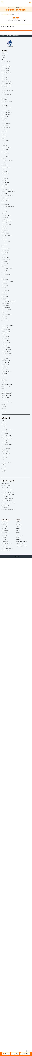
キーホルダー (5, 442)
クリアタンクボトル (6, 116)
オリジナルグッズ (6, 508)
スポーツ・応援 (5, 453)
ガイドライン (25, 1053)
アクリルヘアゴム (6, 77)
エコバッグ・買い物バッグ (8, 91)
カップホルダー (5, 100)
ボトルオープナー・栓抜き (8, 288)
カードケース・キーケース (8, 439)
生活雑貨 (4, 478)
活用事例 (18, 545)
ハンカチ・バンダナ (6, 247)
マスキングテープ (6, 297)
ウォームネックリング (7, 87)
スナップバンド (5, 184)
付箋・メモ (4, 416)
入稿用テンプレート (21, 539)
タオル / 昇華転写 (6, 208)
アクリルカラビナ (6, 64)
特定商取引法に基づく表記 (22, 559)
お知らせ (18, 543)
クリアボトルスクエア (7, 125)
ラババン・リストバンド (8, 473)
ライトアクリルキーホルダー (9, 333)
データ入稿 (18, 541)
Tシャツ (4, 57)
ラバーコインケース (6, 348)
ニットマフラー (5, 231)
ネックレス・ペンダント (8, 240)
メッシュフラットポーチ (8, 321)
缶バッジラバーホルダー (8, 394)
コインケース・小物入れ (8, 446)
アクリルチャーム (6, 68)
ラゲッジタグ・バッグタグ (8, 337)
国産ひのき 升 (5, 400)
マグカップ (4, 294)
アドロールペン (5, 80)
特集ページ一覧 (20, 548)
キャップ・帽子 (5, 107)
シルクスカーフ (5, 168)
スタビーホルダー (6, 177)
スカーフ (4, 172)
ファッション (5, 469)
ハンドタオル (5, 249)
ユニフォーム (5, 330)
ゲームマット (5, 134)
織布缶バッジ (5, 389)
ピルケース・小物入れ (7, 254)
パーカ (3, 242)
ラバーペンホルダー (6, 353)
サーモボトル (5, 138)
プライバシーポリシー (21, 557)
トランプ (4, 218)
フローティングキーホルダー (9, 274)
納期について (5, 541)
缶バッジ (4, 391)
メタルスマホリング (6, 315)
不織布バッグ (5, 414)
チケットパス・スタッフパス (9, 211)
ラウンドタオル (5, 335)
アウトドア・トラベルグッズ (9, 504)
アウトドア (4, 433)
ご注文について (5, 534)
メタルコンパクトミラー (8, 317)
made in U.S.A (5, 499)
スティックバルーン (6, 179)
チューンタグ (5, 213)
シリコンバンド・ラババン (8, 163)
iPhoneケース (5, 55)
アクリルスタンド (6, 71)
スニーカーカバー (6, 186)
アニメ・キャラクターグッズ (9, 506)
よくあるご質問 (5, 548)
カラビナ (4, 105)
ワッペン (4, 385)
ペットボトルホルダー (7, 281)
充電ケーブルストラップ (8, 403)
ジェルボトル (5, 147)
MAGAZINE (19, 552)
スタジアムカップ (6, 175)
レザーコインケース (6, 378)
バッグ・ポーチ (5, 462)
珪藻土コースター (6, 398)
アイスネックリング (6, 62)
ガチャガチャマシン (6, 564)
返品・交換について (6, 545)
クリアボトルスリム (6, 127)
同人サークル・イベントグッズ (9, 515)
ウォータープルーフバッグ (8, 84)
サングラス (4, 145)
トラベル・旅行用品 (6, 460)
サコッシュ (4, 141)
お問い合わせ (19, 536)
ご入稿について (5, 536)
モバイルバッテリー (6, 328)
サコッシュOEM (6, 143)
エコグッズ (4, 437)
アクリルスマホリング (7, 73)
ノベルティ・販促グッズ (8, 513)
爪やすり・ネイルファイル (8, 412)
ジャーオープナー (6, 154)
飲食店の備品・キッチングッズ (9, 522)
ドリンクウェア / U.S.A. (7, 220)
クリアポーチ (5, 120)
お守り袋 (4, 93)
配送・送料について (6, 543)
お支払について (5, 539)
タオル (3, 206)
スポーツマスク (5, 188)
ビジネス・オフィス (6, 464)
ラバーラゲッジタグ (6, 355)
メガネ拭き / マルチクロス (8, 310)
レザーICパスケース (6, 369)
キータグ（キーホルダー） (8, 109)
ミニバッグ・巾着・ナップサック (10, 308)
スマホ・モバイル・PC (7, 455)
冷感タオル (4, 421)
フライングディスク (6, 267)
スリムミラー (5, 197)
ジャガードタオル (6, 157)
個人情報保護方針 (10, 46)
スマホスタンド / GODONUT (9, 193)
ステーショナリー (6, 451)
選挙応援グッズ (5, 520)
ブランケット (5, 272)
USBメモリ (4, 59)
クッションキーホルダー (8, 111)
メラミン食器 (5, 324)
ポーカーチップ (5, 285)
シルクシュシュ (5, 166)
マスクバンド (5, 301)
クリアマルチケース (6, 129)
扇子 (3, 409)
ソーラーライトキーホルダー (9, 199)
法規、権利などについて (8, 557)
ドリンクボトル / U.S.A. (7, 224)
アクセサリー (5, 435)
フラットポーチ (5, 269)
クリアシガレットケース (8, 114)
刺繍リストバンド (6, 407)
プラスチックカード (6, 265)
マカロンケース (5, 292)
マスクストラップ (6, 299)
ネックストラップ (6, 238)
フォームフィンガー (6, 263)
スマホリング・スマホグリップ (9, 195)
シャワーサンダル (6, 159)
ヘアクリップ (5, 278)
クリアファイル (5, 118)
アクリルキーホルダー (7, 66)
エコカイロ (4, 89)
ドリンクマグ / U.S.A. (7, 227)
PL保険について (5, 555)
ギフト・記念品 (5, 444)
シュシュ (4, 161)
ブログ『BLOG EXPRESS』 (23, 555)
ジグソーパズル (5, 152)
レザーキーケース (6, 373)
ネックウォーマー (6, 236)
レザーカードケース (6, 371)
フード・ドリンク (6, 467)
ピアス (3, 251)
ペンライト (4, 283)
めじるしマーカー (6, 319)
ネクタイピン (5, 233)
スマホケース (5, 190)
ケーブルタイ (5, 132)
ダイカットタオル (6, 204)
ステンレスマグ (5, 181)
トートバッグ (5, 215)
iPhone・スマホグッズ (7, 497)
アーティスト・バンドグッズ (9, 502)
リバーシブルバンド (6, 360)
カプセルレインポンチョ (8, 102)
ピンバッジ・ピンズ (6, 256)
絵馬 (3, 387)
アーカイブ (18, 550)
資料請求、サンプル (6, 559)
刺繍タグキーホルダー (7, 405)
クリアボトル (5, 123)
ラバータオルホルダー (7, 351)
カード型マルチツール (7, 96)
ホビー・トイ (5, 471)
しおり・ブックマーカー (8, 150)
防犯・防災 (4, 482)
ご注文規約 (4, 552)
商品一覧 (6, 1053)
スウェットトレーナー (7, 170)
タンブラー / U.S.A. (6, 222)
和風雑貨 (4, 476)
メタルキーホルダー (6, 312)
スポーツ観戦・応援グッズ (8, 511)
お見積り (16, 1053)
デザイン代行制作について (8, 561)
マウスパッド (5, 290)
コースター (4, 136)
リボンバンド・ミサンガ (8, 364)
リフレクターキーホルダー (8, 362)
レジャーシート (5, 382)
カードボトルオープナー (8, 98)
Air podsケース (5, 53)
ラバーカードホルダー (7, 339)
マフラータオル (5, 303)
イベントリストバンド (7, 82)
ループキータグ (5, 367)
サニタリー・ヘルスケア (8, 448)
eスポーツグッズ (6, 495)
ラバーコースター (6, 346)
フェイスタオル (5, 258)
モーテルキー (5, 326)
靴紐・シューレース (6, 396)
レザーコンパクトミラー (8, 380)
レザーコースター (6, 376)
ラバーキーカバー (6, 342)
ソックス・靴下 (5, 202)
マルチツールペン (6, 306)
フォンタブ (4, 260)
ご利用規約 (4, 550)
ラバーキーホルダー (6, 344)
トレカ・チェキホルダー (8, 229)
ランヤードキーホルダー (8, 358)
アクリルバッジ (5, 75)
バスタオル (4, 245)
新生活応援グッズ (6, 517)
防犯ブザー (4, 418)
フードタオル (5, 276)
